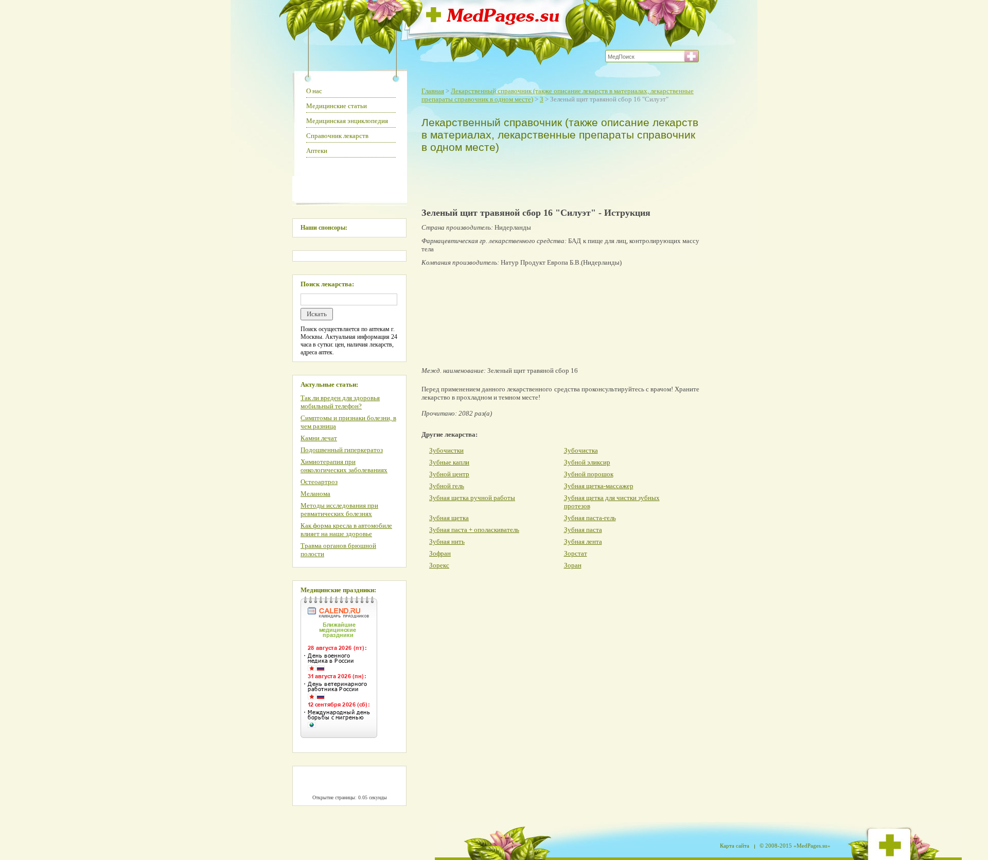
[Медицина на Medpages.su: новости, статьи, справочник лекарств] (492, 22)
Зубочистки (446, 450)
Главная (432, 91)
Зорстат (575, 553)
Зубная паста (583, 530)
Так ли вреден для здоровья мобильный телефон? (340, 402)
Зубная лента (583, 541)
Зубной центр (449, 474)
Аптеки (316, 150)
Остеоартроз (319, 482)
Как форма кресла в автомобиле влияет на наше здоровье (346, 530)
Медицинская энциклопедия (347, 121)
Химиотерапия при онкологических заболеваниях (344, 466)
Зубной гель (446, 486)
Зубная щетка (449, 518)
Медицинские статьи (336, 106)
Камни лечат (319, 438)
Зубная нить (447, 541)
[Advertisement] (557, 178)
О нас (314, 91)
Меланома (315, 493)
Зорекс (439, 565)
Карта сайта (734, 845)
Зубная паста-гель (590, 518)
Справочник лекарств (337, 136)
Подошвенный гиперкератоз (342, 450)
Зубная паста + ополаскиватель (474, 530)
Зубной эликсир (587, 462)
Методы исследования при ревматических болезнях (339, 510)
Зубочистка (581, 450)
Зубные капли (449, 462)
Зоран (572, 565)
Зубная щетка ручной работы (472, 498)
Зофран (440, 553)
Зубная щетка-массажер (598, 486)
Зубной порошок (588, 474)
